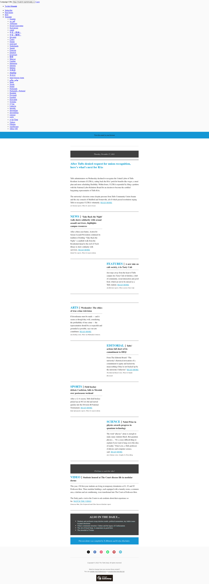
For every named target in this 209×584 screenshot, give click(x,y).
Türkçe (12, 122)
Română (13, 93)
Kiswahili (13, 100)
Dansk (12, 42)
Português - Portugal (17, 91)
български (14, 28)
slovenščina (14, 113)
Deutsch (13, 53)
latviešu (12, 108)
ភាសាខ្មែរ (13, 73)
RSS (6, 15)
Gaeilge (13, 61)
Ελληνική (13, 55)
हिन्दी (11, 57)
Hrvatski (13, 37)
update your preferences (98, 571)
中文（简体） (15, 32)
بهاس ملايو (14, 80)
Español (13, 97)
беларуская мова (16, 26)
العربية (12, 21)
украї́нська (14, 127)
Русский (13, 95)
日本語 (12, 70)
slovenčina (14, 110)
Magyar (13, 59)
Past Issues (9, 12)
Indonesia (13, 63)
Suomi (12, 48)
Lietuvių (13, 106)
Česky (12, 39)
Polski (12, 86)
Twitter (11, 6)
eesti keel (13, 44)
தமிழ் (12, 117)
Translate (8, 17)
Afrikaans (13, 23)
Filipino (13, 124)
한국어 (12, 75)
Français (13, 50)
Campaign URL (6, 2)
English (12, 19)
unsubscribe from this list (116, 571)
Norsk (12, 84)
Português (13, 89)
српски (12, 115)
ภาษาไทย (14, 120)
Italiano (12, 68)
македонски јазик (17, 78)
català (12, 30)
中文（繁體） (15, 35)
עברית (12, 104)
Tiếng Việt (14, 129)
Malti (12, 82)
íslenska (13, 66)
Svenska (13, 102)
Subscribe (8, 10)
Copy (38, 2)
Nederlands (14, 46)
